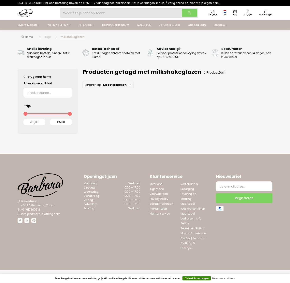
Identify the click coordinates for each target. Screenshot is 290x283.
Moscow (219, 25)
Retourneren (158, 209)
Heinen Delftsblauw (115, 25)
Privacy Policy (159, 199)
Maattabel (188, 204)
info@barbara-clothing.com (40, 214)
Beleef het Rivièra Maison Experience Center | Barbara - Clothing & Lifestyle (193, 238)
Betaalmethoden (161, 204)
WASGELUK (144, 25)
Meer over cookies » (223, 278)
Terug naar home (38, 77)
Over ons (156, 184)
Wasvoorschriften (193, 209)
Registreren (244, 198)
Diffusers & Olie (169, 25)
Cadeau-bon (197, 25)
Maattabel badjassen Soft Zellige (191, 218)
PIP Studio (85, 25)
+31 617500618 (30, 210)
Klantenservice (160, 214)
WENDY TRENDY (57, 25)
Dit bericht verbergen (197, 278)
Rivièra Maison (27, 25)
